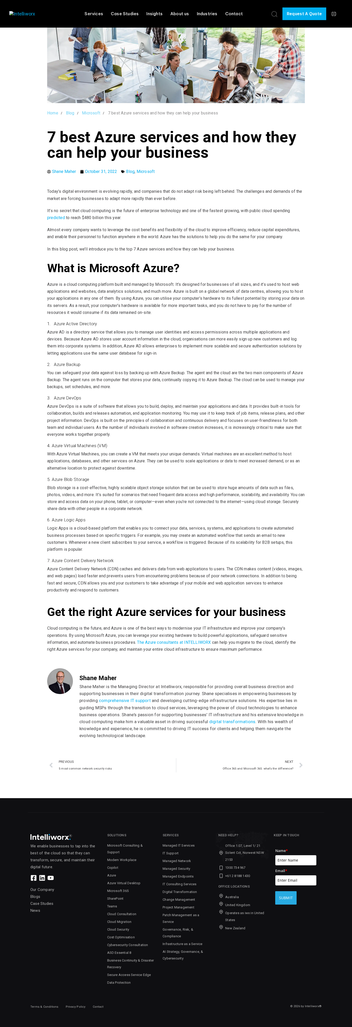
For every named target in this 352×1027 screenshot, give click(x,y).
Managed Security (176, 869)
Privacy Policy (76, 1006)
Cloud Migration (119, 922)
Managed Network (177, 861)
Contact (234, 13)
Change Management (179, 899)
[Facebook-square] (33, 878)
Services (94, 13)
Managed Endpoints (178, 876)
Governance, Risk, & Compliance (178, 933)
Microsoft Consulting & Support (125, 849)
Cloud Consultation (122, 914)
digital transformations (232, 721)
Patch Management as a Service (181, 918)
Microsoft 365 (118, 891)
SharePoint (115, 898)
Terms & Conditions (44, 1006)
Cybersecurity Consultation (127, 945)
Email (281, 870)
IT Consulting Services (179, 884)
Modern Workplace (122, 860)
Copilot (112, 868)
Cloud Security (118, 929)
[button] (274, 14)
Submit (286, 897)
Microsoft (146, 171)
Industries (207, 13)
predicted (56, 217)
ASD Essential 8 (119, 953)
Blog (130, 171)
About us (179, 13)
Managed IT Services (179, 845)
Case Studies (125, 13)
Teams (112, 906)
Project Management (178, 907)
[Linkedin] (42, 878)
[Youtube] (50, 878)
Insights (154, 13)
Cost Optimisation (121, 937)
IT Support (171, 853)
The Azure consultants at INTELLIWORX (174, 642)
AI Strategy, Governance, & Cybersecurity (183, 955)
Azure (111, 875)
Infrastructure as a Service (182, 944)
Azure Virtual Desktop (124, 883)
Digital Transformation (180, 892)
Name (281, 850)
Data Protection (119, 982)
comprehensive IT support (125, 700)
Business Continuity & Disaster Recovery (130, 963)
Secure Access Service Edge (129, 975)
